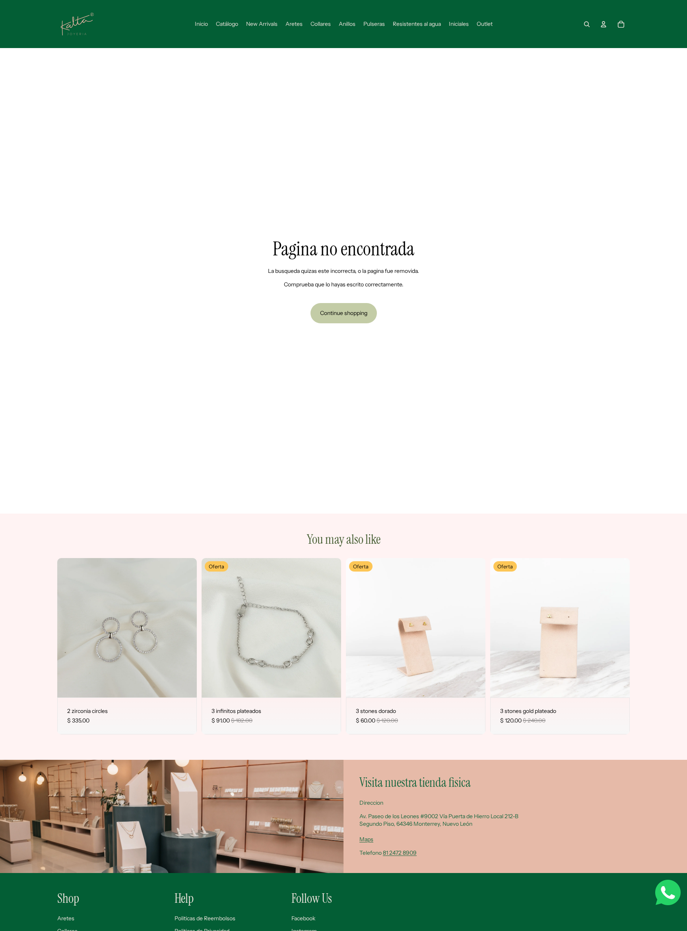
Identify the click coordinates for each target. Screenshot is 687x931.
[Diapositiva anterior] (69, 627)
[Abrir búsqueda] (587, 24)
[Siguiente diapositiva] (185, 627)
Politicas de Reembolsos (205, 918)
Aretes (65, 918)
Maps (366, 839)
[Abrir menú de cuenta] (603, 24)
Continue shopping (343, 313)
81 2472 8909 (400, 852)
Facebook (303, 918)
